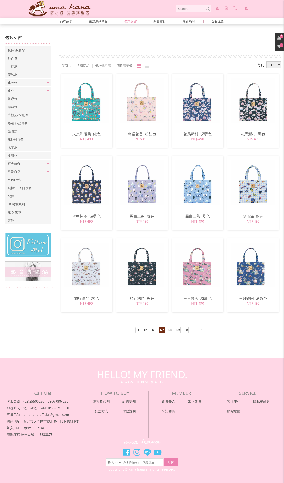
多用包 (12, 155)
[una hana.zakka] (59, 9)
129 (177, 330)
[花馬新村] (197, 100)
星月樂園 (197, 298)
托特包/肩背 (16, 50)
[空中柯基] (86, 182)
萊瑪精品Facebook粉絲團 (126, 452)
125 (146, 330)
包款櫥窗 (130, 21)
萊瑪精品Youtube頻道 (157, 452)
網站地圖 (234, 411)
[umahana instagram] (28, 245)
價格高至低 (124, 65)
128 (170, 330)
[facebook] (246, 8)
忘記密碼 (168, 411)
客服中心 (234, 401)
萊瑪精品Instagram (137, 452)
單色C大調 (15, 180)
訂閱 (171, 462)
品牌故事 (66, 21)
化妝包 (12, 82)
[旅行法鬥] (86, 265)
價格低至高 (103, 65)
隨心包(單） (16, 212)
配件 (11, 196)
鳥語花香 (142, 133)
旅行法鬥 (86, 298)
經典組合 (14, 163)
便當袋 (12, 74)
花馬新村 (197, 133)
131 (193, 330)
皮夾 (11, 91)
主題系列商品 (98, 21)
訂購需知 (129, 401)
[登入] (218, 8)
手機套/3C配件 (18, 115)
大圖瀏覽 (139, 66)
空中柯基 (86, 216)
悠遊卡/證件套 (18, 123)
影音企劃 (218, 21)
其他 (11, 220)
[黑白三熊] (142, 182)
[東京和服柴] (86, 100)
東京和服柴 (86, 133)
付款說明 (129, 411)
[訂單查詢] (227, 8)
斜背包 (12, 58)
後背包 (12, 99)
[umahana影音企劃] (28, 271)
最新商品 (65, 65)
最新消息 (189, 21)
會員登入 (168, 401)
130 (185, 330)
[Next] (201, 330)
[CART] (236, 9)
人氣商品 (83, 65)
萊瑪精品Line (147, 452)
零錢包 (12, 107)
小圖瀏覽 (147, 66)
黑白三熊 (142, 216)
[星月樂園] (197, 265)
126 (154, 330)
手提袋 (12, 66)
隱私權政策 (261, 401)
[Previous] (138, 330)
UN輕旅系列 (16, 204)
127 (162, 330)
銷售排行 (159, 21)
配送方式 (101, 411)
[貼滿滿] (253, 182)
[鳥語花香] (142, 100)
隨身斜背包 (15, 139)
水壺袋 (12, 147)
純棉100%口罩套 (19, 188)
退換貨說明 (101, 401)
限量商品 (14, 172)
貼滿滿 (253, 216)
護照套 (12, 131)
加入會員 (194, 401)
